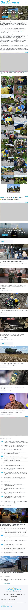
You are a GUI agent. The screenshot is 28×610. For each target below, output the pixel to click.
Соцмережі (14, 596)
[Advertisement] (14, 62)
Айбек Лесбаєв (8, 197)
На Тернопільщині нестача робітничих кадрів (14, 528)
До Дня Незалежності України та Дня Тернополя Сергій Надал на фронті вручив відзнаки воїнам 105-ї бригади (13, 286)
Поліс (18, 594)
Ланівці (16, 197)
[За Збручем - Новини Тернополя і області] (10, 2)
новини (17, 199)
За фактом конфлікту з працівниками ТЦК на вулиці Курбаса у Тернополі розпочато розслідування (12, 335)
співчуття (10, 199)
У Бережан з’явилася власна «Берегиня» (14, 456)
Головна (6, 594)
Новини (12, 594)
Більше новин (7, 583)
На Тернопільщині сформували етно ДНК (14, 449)
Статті (23, 594)
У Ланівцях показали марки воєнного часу (14, 465)
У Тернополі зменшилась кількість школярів (14, 535)
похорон (4, 199)
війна (21, 197)
